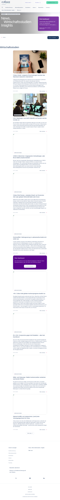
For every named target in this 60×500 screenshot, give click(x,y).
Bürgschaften (11, 460)
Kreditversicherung (12, 450)
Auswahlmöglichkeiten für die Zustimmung (30, 496)
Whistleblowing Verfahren (30, 494)
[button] (3, 7)
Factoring (10, 462)
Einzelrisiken (11, 455)
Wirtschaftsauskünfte (12, 453)
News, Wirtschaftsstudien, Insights (36, 447)
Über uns (30, 450)
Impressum (30, 489)
